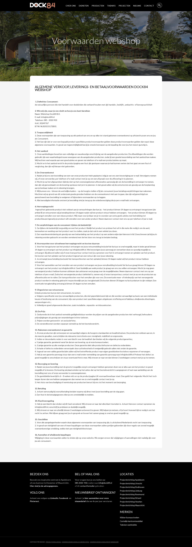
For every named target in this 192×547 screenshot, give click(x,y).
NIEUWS (137, 5)
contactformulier (87, 486)
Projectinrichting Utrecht (131, 483)
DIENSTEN (84, 5)
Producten (98, 5)
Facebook (63, 498)
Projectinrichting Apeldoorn (132, 480)
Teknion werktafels (128, 525)
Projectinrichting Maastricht (132, 505)
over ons (71, 5)
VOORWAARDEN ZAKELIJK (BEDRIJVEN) (75, 542)
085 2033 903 (81, 483)
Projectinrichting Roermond (132, 494)
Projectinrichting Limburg (131, 491)
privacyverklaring (53, 542)
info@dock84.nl (105, 483)
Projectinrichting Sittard (130, 498)
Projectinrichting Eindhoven (132, 487)
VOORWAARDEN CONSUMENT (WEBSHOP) (104, 542)
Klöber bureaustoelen (129, 517)
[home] (44, 5)
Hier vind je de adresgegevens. (44, 486)
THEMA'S (111, 5)
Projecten (124, 5)
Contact (149, 5)
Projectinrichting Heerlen (131, 501)
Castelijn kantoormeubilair (131, 521)
